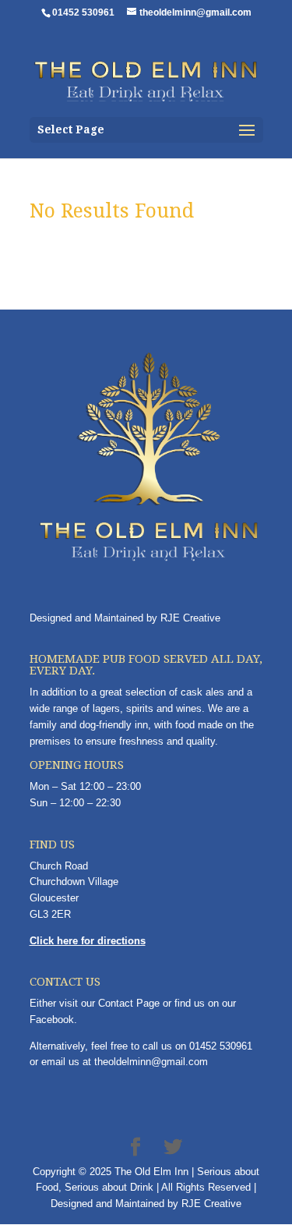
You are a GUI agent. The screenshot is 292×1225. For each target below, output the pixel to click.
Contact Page (129, 1003)
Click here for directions (88, 941)
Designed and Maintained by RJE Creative (125, 618)
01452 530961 (220, 1046)
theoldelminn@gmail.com (151, 1061)
